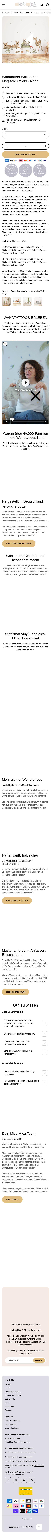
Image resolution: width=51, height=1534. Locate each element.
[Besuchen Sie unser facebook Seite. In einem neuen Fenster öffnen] (8, 1480)
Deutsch (25, 1519)
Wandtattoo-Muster (12, 1438)
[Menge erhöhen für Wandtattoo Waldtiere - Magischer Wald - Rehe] (45, 146)
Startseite (5, 12)
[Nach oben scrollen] (39, 1527)
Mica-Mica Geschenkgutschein (17, 1442)
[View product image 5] (38, 67)
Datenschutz (10, 1399)
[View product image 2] (18, 67)
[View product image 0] (5, 67)
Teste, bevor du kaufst (15, 992)
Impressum (9, 1406)
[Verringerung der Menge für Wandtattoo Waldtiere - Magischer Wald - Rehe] (5, 146)
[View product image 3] (25, 67)
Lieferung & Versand (13, 1391)
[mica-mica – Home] (25, 4)
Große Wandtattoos (21, 12)
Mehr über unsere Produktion (18, 543)
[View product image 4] (32, 67)
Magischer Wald (19, 241)
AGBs (7, 1403)
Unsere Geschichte (12, 1420)
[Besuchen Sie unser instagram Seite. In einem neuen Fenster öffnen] (16, 1480)
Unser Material (10, 1424)
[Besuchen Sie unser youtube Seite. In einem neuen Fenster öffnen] (24, 1480)
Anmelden (39, 1360)
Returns (8, 1410)
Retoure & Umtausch (13, 1395)
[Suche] (41, 4)
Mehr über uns (12, 1199)
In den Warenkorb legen (25, 154)
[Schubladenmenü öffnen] (3, 4)
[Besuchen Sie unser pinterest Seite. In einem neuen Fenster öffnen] (32, 1480)
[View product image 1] (12, 67)
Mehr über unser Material (17, 901)
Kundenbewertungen (13, 1474)
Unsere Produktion (12, 1428)
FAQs (7, 1388)
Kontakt (8, 1384)
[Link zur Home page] (25, 1491)
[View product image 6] (45, 67)
